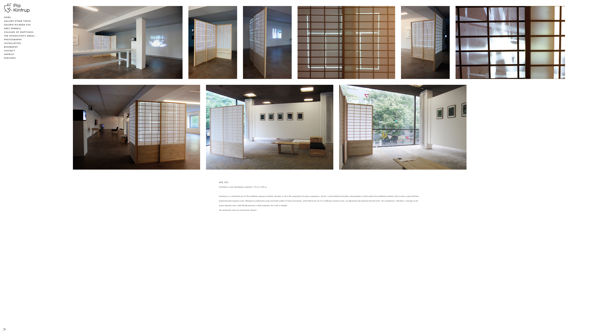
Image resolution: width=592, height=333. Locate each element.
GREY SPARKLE (12, 28)
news (7, 17)
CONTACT (9, 51)
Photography (13, 40)
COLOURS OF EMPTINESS (19, 32)
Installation (12, 43)
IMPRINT (9, 54)
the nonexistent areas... (20, 36)
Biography (11, 47)
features (10, 58)
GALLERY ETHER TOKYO (17, 21)
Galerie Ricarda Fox (17, 25)
